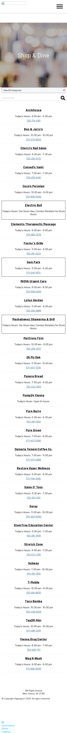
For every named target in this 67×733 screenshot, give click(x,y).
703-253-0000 (33, 516)
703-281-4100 (33, 421)
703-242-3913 (33, 386)
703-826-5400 (33, 196)
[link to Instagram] (3, 722)
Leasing (6, 731)
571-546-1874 (33, 272)
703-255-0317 (33, 348)
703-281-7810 (34, 573)
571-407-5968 (33, 459)
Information (8, 725)
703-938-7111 (33, 649)
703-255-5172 (33, 158)
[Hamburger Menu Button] (59, 6)
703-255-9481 (33, 177)
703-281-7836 (33, 535)
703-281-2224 (33, 253)
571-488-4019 (33, 630)
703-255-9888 (33, 310)
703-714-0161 (33, 120)
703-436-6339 (33, 611)
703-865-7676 (33, 234)
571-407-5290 (33, 440)
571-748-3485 (33, 478)
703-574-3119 (33, 554)
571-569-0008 (33, 668)
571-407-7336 (33, 367)
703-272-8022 (33, 139)
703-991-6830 (33, 592)
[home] (25, 6)
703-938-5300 (33, 291)
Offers (5, 728)
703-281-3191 (33, 497)
